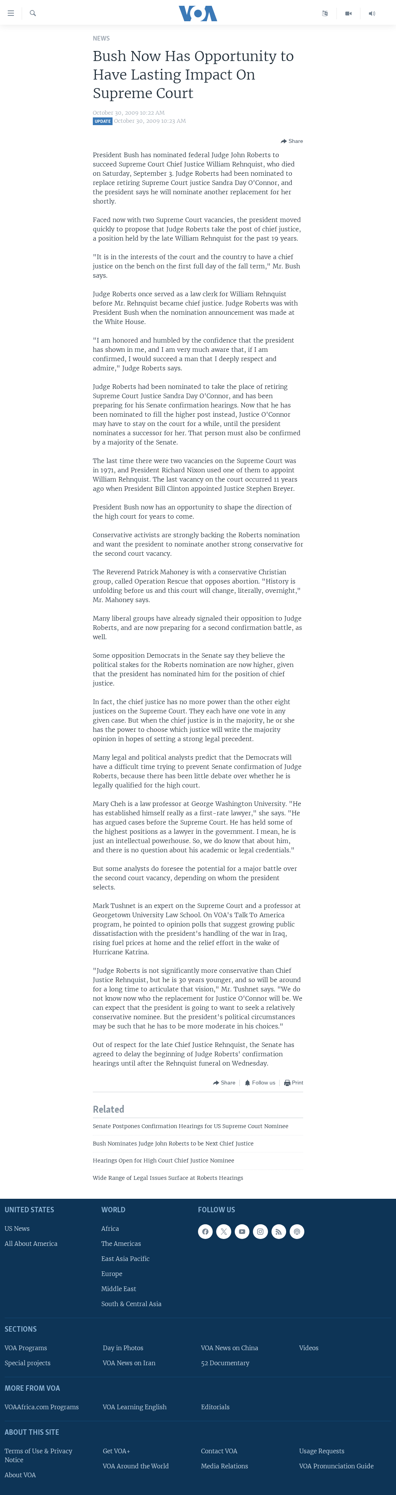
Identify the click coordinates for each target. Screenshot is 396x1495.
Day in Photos (123, 1348)
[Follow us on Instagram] (260, 1231)
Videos (309, 1348)
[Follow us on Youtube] (242, 1231)
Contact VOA (219, 1451)
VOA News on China (229, 1348)
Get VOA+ (116, 1451)
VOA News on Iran (129, 1363)
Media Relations (224, 1466)
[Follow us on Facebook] (205, 1231)
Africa (110, 1228)
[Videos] (348, 13)
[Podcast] (297, 1231)
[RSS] (278, 1231)
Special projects (28, 1363)
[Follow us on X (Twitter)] (223, 1231)
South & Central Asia (131, 1304)
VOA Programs (26, 1348)
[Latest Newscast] (372, 13)
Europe (111, 1274)
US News (17, 1228)
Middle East (118, 1289)
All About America (31, 1243)
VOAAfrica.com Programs (42, 1407)
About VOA (20, 1475)
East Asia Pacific (125, 1259)
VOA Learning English (135, 1407)
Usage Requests (322, 1451)
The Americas (121, 1243)
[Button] (292, 141)
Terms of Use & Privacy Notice (38, 1455)
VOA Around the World (136, 1466)
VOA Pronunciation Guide (336, 1466)
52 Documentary (225, 1363)
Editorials (215, 1407)
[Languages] (325, 13)
